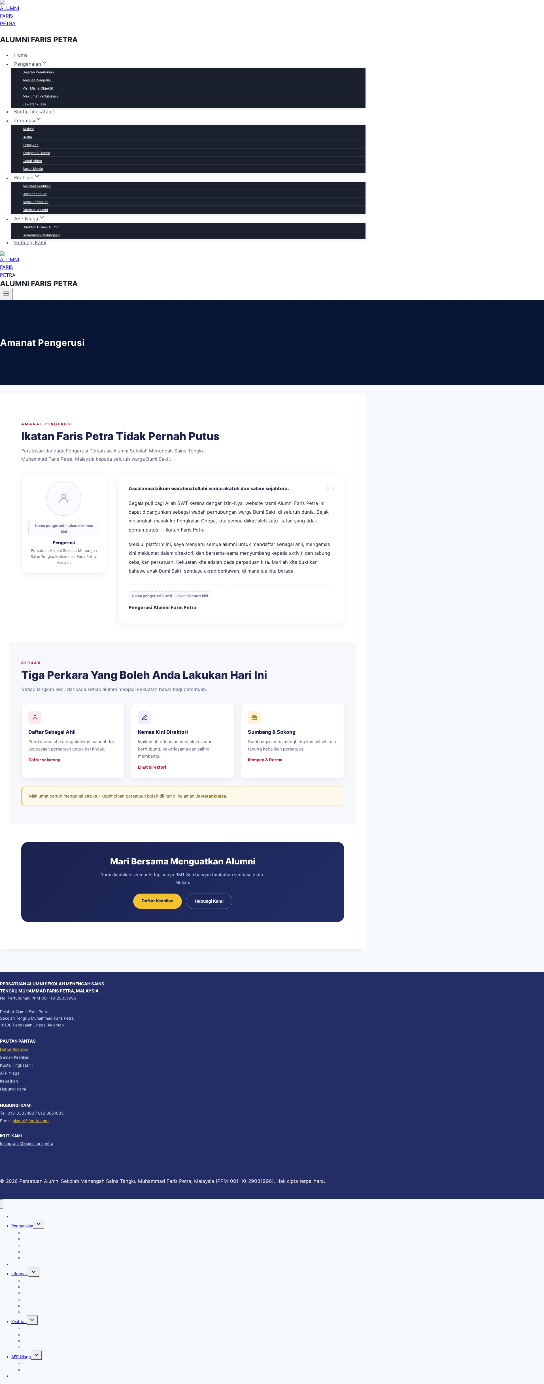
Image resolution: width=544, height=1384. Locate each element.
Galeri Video (32, 161)
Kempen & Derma (36, 153)
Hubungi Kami (30, 242)
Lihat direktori (152, 767)
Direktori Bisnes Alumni (41, 227)
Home (21, 55)
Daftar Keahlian (35, 194)
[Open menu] (6, 294)
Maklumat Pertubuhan (40, 96)
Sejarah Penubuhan (38, 72)
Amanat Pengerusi (37, 80)
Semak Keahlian (35, 202)
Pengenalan (22, 1225)
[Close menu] (1, 1204)
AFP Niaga (10, 1073)
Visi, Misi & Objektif (38, 88)
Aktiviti (28, 129)
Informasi (19, 1273)
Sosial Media (33, 169)
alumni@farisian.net (31, 1120)
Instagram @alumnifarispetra (26, 1143)
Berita (27, 137)
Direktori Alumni (35, 210)
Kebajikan (31, 145)
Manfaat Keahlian (37, 186)
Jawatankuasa (34, 104)
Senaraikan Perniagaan (41, 235)
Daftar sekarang (44, 759)
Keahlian (19, 1321)
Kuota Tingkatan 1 (34, 111)
